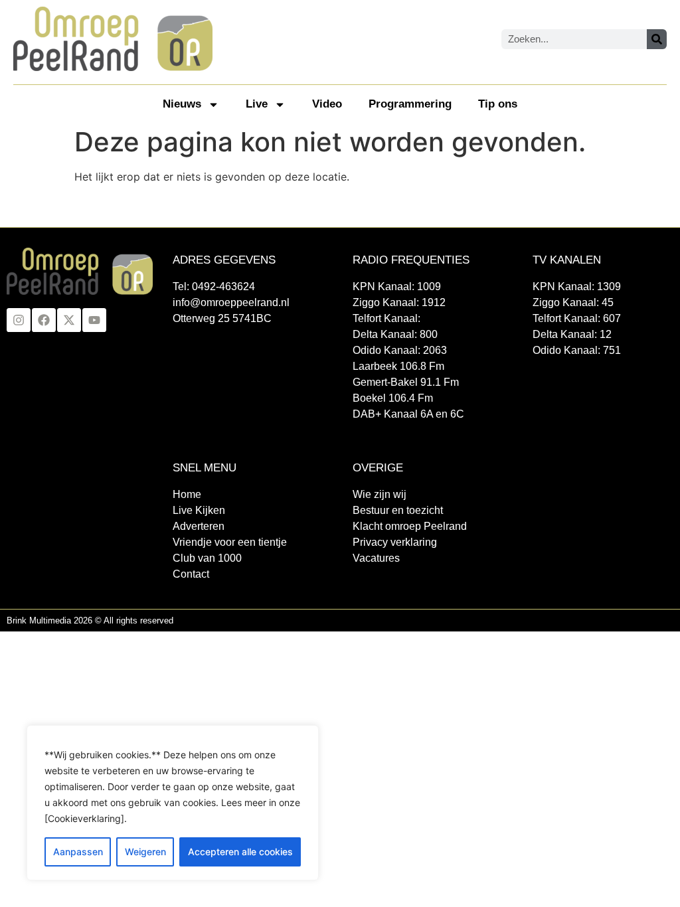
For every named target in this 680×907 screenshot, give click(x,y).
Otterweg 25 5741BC (222, 318)
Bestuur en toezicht (398, 510)
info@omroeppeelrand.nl (231, 302)
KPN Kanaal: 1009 (397, 286)
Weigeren (145, 851)
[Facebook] (44, 320)
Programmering (410, 104)
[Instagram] (19, 320)
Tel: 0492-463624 (214, 286)
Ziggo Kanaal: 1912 (399, 302)
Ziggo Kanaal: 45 (573, 302)
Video (327, 104)
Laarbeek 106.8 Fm (398, 366)
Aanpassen (78, 851)
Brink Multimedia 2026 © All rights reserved (90, 620)
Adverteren (198, 526)
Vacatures (376, 558)
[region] (173, 802)
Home (187, 494)
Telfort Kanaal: (386, 318)
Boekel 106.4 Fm (393, 398)
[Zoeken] (657, 39)
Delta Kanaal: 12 (572, 334)
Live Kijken (199, 510)
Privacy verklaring (395, 542)
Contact (191, 574)
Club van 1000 (207, 558)
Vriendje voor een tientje (230, 542)
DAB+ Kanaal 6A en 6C (408, 414)
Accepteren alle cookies (240, 851)
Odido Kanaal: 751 (577, 350)
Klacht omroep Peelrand (410, 526)
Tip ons (497, 104)
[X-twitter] (69, 320)
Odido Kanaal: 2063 (400, 350)
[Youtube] (94, 320)
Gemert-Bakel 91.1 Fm (406, 382)
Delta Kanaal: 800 (395, 334)
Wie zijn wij (379, 494)
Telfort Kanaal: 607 (577, 318)
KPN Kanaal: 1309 (577, 286)
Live (257, 104)
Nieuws (182, 104)
